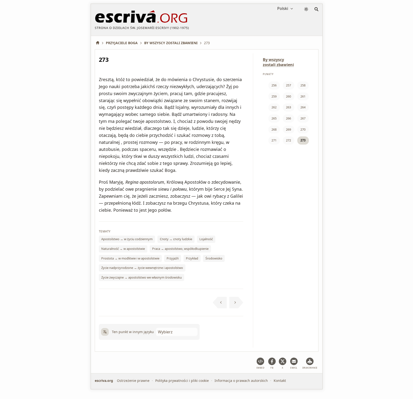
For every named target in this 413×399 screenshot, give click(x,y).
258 (302, 85)
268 (274, 129)
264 (302, 107)
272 (288, 140)
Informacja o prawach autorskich (241, 380)
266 (288, 118)
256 (274, 85)
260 (288, 96)
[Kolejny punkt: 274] (236, 302)
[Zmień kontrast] (306, 9)
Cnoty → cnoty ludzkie (176, 239)
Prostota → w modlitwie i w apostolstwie (130, 258)
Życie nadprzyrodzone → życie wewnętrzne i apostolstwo (142, 268)
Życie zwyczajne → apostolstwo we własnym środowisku (141, 277)
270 (302, 129)
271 (274, 140)
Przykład (192, 258)
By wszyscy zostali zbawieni (278, 62)
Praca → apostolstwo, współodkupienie (180, 248)
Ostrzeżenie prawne (133, 380)
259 (274, 96)
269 (288, 129)
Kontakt (280, 380)
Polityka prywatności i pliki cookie (182, 380)
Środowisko (213, 258)
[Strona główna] (99, 43)
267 (302, 118)
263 (288, 107)
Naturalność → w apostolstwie (123, 248)
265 (274, 118)
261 (302, 96)
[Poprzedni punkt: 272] (220, 302)
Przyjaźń (173, 258)
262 (274, 107)
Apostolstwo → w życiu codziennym (127, 239)
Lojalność (206, 239)
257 (288, 85)
